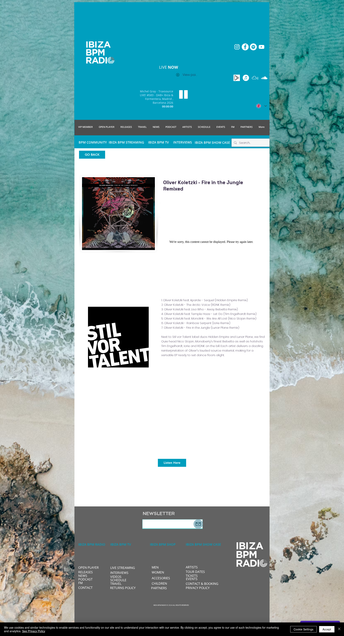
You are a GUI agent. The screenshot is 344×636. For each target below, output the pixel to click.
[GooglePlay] (237, 78)
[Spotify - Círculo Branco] (253, 46)
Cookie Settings (303, 629)
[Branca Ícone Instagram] (237, 46)
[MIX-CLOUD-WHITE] (255, 78)
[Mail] (198, 524)
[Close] (339, 629)
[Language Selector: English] (262, 106)
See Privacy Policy (33, 631)
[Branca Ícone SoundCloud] (264, 78)
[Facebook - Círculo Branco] (245, 46)
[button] (123, 567)
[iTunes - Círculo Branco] (246, 78)
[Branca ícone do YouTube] (261, 46)
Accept (326, 629)
